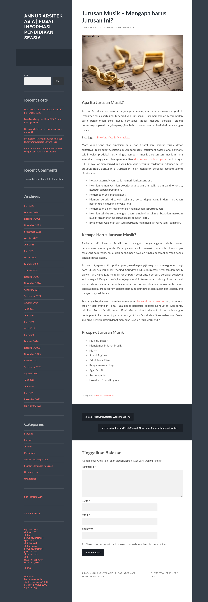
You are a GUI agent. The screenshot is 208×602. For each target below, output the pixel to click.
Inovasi (28, 440)
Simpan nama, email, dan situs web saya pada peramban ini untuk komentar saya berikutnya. (126, 544)
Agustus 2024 (31, 302)
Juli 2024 (29, 309)
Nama (86, 501)
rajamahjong (30, 587)
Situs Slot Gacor (32, 513)
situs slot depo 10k (33, 559)
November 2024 (32, 283)
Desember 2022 (32, 399)
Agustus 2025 (31, 238)
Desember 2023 (32, 347)
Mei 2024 (29, 322)
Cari (27, 75)
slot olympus (30, 546)
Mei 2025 (29, 251)
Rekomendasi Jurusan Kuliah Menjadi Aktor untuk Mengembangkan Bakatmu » (140, 428)
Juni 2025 (29, 244)
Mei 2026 (29, 205)
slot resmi (29, 576)
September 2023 (32, 367)
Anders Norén (171, 573)
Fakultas (28, 433)
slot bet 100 (30, 532)
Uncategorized (31, 472)
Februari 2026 (31, 212)
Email (86, 515)
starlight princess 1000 (36, 582)
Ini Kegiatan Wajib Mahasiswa (112, 137)
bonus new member (33, 537)
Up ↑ (153, 576)
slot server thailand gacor (150, 159)
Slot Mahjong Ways (34, 496)
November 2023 (32, 354)
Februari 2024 (31, 341)
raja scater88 (31, 529)
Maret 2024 (30, 334)
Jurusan (28, 446)
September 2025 (32, 231)
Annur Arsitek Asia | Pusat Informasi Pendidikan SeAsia (43, 26)
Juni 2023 (29, 386)
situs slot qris (31, 554)
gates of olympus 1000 (35, 584)
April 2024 (29, 328)
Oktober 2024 (31, 289)
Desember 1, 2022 (92, 27)
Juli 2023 (29, 380)
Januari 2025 (31, 270)
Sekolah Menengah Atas (36, 459)
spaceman (29, 540)
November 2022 (32, 405)
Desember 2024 (32, 276)
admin (110, 27)
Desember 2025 (32, 218)
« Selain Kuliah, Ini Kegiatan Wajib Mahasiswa (107, 416)
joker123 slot (31, 551)
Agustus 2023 (31, 373)
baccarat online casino (150, 301)
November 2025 (32, 225)
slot (26, 556)
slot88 (27, 568)
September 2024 (32, 296)
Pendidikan (29, 453)
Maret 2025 (30, 257)
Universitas (30, 478)
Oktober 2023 (31, 360)
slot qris (28, 535)
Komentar (89, 467)
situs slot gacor (31, 562)
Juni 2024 (29, 315)
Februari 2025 (31, 263)
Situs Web (87, 529)
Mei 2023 (29, 393)
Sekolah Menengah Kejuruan (38, 465)
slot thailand (30, 543)
